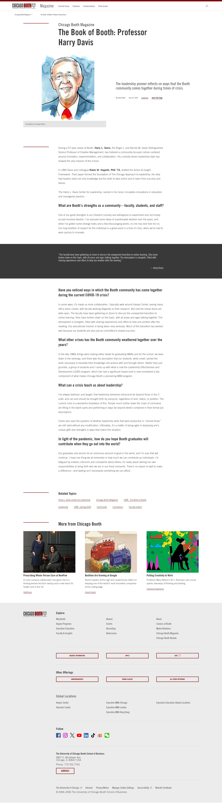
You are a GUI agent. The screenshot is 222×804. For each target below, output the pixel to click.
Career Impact (90, 592)
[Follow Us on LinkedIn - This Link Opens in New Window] (86, 735)
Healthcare (27, 592)
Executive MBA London (116, 707)
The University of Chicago (67, 787)
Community (102, 507)
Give (176, 656)
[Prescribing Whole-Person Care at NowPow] (49, 552)
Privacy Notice (102, 787)
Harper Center (62, 702)
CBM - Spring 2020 (82, 507)
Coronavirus (118, 507)
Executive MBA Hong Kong (118, 712)
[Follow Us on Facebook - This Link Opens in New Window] (58, 735)
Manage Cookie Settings (123, 787)
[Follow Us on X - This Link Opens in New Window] (72, 735)
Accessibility (143, 787)
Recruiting (111, 628)
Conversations (89, 6)
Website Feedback (163, 787)
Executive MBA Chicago (116, 702)
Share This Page (157, 98)
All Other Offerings (177, 679)
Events (109, 623)
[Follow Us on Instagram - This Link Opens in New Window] (65, 735)
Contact (65, 770)
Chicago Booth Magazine (23, 15)
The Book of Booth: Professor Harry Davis (53, 15)
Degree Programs (64, 623)
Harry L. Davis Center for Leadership (74, 500)
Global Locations (66, 696)
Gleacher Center (63, 707)
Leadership (144, 98)
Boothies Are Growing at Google (101, 575)
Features (76, 6)
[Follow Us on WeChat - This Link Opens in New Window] (107, 735)
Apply (127, 656)
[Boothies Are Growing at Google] (111, 552)
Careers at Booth (163, 623)
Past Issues (103, 6)
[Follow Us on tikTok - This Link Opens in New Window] (93, 735)
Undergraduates (77, 679)
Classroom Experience (155, 589)
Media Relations (163, 628)
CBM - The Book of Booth (135, 500)
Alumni (109, 619)
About (159, 619)
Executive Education (65, 628)
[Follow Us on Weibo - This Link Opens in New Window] (100, 735)
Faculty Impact (135, 507)
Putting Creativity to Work (160, 575)
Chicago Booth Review (166, 637)
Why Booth (60, 619)
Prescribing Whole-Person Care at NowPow (45, 575)
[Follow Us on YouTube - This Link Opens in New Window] (79, 735)
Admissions (111, 633)
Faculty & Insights (64, 633)
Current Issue (63, 6)
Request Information (77, 656)
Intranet (89, 787)
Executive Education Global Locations (173, 702)
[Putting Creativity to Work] (173, 552)
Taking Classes (127, 679)
